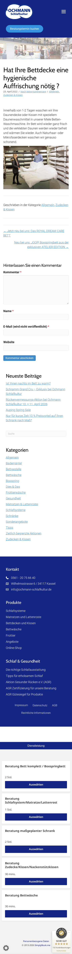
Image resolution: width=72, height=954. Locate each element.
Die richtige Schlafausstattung (26, 669)
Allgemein (54, 91)
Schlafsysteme (15, 510)
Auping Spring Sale (18, 410)
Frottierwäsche (16, 492)
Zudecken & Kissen (13, 95)
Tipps (9, 527)
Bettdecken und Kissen (21, 623)
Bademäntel (14, 463)
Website (8, 342)
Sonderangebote (17, 521)
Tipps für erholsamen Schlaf (24, 676)
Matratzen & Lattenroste (22, 504)
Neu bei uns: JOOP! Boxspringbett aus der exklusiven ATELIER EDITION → (41, 245)
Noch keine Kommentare (33, 91)
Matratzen (13, 617)
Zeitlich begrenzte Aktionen (23, 533)
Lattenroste (33, 617)
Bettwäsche (13, 475)
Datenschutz (40, 705)
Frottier (10, 635)
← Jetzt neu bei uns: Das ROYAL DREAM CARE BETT (33, 233)
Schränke (12, 516)
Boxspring (12, 481)
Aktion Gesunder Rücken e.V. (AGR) (28, 682)
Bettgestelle (13, 469)
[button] (6, 948)
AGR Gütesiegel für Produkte (24, 694)
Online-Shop (14, 648)
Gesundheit (13, 498)
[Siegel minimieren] (69, 932)
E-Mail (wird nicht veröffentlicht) (26, 326)
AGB (54, 705)
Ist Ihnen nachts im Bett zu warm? (28, 383)
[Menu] (63, 12)
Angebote (12, 641)
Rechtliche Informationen (36, 712)
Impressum (21, 705)
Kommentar (12, 272)
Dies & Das (13, 486)
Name (8, 311)
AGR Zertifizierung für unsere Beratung (31, 688)
